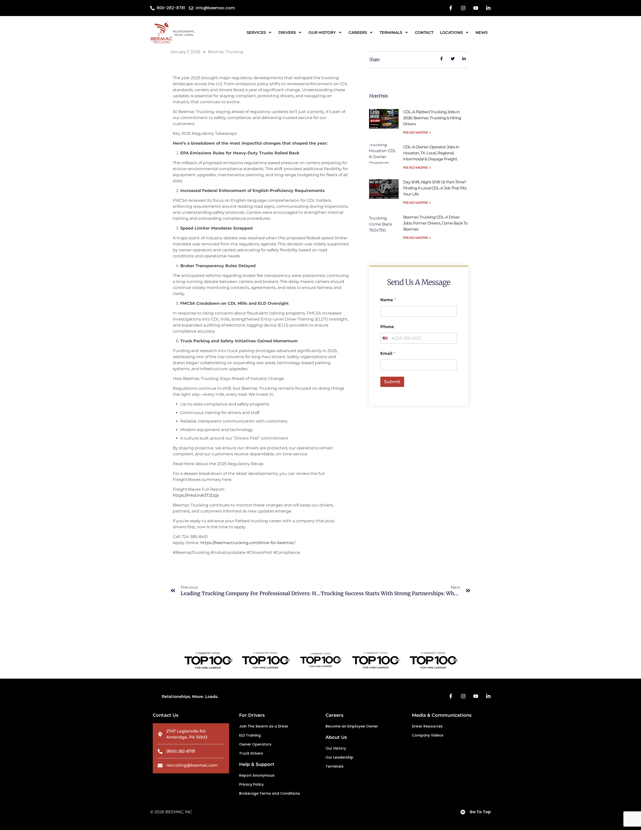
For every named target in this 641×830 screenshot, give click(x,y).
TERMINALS (391, 32)
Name (388, 299)
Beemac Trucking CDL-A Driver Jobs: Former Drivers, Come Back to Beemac (435, 223)
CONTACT (424, 32)
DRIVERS (287, 32)
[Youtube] (475, 8)
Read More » (417, 132)
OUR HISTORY (322, 32)
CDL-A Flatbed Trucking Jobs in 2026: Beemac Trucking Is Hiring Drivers (432, 118)
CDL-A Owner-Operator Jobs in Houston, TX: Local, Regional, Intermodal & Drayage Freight (431, 153)
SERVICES (256, 32)
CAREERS (358, 32)
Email (387, 353)
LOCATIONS (451, 32)
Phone (387, 326)
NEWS (481, 32)
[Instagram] (463, 8)
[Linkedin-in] (488, 8)
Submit (392, 381)
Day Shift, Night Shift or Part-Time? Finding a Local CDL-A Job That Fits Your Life (434, 188)
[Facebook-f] (450, 8)
